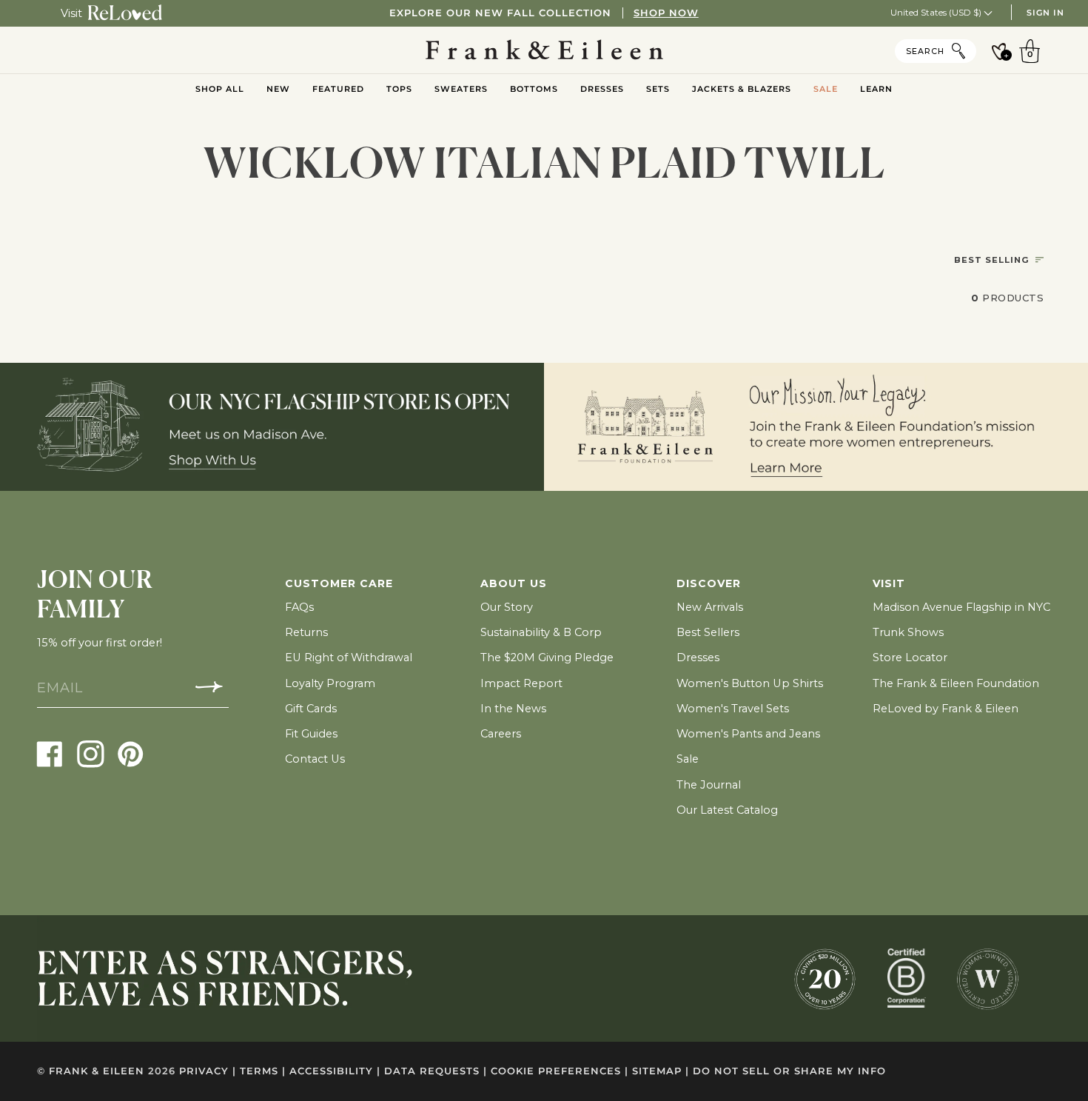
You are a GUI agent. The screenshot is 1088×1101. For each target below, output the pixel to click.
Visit (71, 13)
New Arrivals (709, 607)
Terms (263, 1071)
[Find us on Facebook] (50, 754)
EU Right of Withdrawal (348, 657)
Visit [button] (889, 583)
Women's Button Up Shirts (749, 683)
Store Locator (910, 657)
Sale (687, 759)
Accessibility (334, 1071)
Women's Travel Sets (732, 708)
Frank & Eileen (96, 1071)
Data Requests (435, 1071)
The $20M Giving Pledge (547, 657)
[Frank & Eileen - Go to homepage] (544, 50)
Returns (306, 632)
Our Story (506, 607)
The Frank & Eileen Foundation (956, 683)
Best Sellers (707, 632)
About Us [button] (513, 583)
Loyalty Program (330, 683)
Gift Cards (311, 708)
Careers (500, 733)
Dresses (697, 657)
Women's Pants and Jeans (748, 733)
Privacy (207, 1071)
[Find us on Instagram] (90, 754)
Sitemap (660, 1071)
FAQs (299, 607)
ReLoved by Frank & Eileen (945, 708)
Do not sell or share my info (789, 1071)
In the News (513, 708)
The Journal (708, 785)
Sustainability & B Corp (541, 632)
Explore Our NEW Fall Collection (543, 13)
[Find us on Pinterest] (130, 754)
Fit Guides (311, 733)
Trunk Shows (908, 632)
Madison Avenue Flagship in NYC (961, 607)
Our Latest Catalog (727, 810)
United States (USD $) (937, 12)
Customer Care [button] (339, 583)
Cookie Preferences (559, 1071)
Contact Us (315, 759)
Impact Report (521, 683)
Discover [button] (708, 583)
